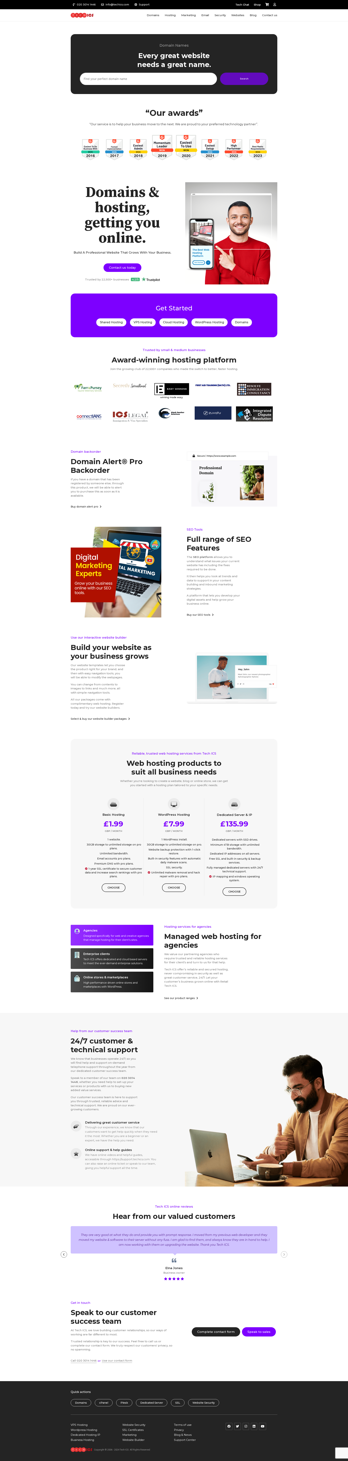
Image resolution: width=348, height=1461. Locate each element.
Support (144, 4)
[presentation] (64, 1254)
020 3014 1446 (86, 4)
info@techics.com (117, 4)
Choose (113, 887)
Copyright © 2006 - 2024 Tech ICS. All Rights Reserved (122, 1449)
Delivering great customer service (112, 1122)
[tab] (112, 935)
